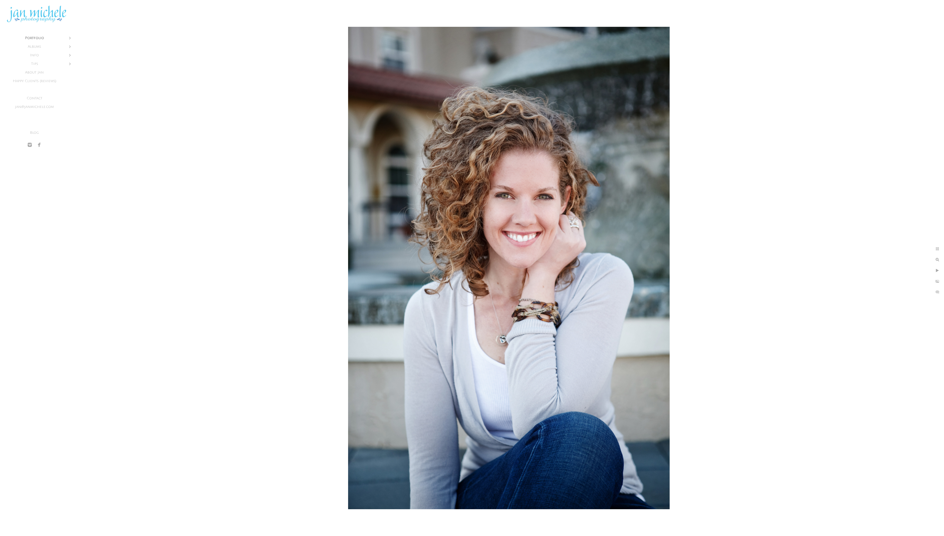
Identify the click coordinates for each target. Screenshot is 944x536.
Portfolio (34, 38)
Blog (34, 132)
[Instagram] (30, 145)
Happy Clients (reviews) (34, 81)
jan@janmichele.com (34, 107)
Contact (34, 98)
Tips (34, 64)
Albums (34, 46)
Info (34, 55)
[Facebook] (39, 145)
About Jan (34, 72)
